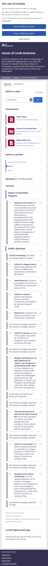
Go (38, 100)
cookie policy (6, 21)
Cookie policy (6, 555)
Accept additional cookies (24, 27)
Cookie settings (24, 39)
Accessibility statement (9, 564)
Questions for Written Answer (17, 162)
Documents (18, 84)
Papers (10, 170)
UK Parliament (6, 78)
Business (16, 78)
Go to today (38, 92)
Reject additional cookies (24, 33)
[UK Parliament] (7, 45)
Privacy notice (6, 561)
